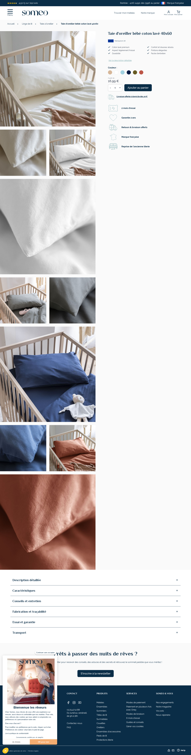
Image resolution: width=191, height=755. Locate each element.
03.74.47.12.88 (73, 710)
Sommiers (101, 711)
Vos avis (160, 711)
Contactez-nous (74, 723)
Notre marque (148, 13)
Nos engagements (165, 702)
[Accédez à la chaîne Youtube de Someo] (79, 702)
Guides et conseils (135, 722)
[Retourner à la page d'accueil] (35, 13)
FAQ (69, 727)
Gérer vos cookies (135, 726)
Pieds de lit (102, 735)
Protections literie (105, 740)
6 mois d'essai (133, 718)
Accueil (11, 24)
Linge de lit (27, 24)
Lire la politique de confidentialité (17, 733)
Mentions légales (33, 751)
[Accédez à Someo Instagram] (74, 702)
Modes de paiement (135, 702)
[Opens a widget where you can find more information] (181, 750)
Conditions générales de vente (16, 751)
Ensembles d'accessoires (109, 731)
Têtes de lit (102, 715)
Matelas (100, 702)
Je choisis (16, 742)
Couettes (101, 723)
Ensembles (102, 706)
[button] (5, 750)
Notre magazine (163, 706)
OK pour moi (43, 742)
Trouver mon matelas (124, 13)
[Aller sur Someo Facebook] (68, 702)
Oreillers (100, 727)
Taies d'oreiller (47, 24)
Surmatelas (102, 719)
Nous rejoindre (163, 715)
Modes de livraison (135, 714)
